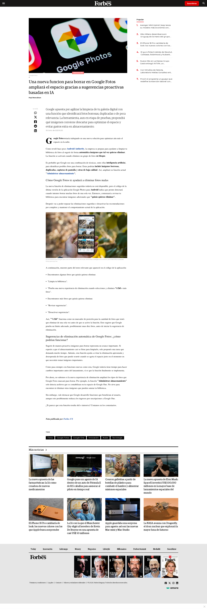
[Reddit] (35, 126)
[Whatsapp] (35, 113)
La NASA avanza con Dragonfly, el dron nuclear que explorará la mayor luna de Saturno (161, 526)
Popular (140, 19)
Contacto (58, 583)
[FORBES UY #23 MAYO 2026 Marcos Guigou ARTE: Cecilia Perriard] (100, 567)
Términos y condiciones (37, 583)
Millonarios (121, 549)
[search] (204, 3)
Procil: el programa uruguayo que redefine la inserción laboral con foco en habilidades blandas (156, 80)
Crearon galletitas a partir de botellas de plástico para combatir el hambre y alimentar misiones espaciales (122, 484)
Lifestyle (106, 549)
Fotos (50, 438)
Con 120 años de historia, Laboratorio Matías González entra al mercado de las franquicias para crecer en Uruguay (156, 71)
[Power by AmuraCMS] (172, 588)
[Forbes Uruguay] (103, 3)
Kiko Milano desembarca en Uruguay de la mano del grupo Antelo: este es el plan (155, 35)
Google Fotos (63, 438)
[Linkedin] (35, 131)
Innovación (94, 438)
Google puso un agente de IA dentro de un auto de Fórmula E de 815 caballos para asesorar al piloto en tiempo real (84, 484)
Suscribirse (192, 3)
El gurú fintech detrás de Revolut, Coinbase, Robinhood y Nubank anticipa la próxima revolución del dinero (156, 53)
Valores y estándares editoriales (75, 583)
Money (78, 549)
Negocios (92, 549)
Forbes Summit (139, 549)
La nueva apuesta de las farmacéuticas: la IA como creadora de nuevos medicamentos (42, 484)
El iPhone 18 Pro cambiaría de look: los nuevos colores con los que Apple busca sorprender (155, 44)
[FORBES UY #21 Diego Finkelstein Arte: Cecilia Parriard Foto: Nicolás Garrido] (135, 567)
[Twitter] (35, 117)
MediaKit (156, 549)
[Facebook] (35, 122)
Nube (105, 438)
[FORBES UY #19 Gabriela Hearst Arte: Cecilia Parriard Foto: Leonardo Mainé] (169, 567)
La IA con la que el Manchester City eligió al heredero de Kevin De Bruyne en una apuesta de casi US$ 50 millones (83, 528)
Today (33, 549)
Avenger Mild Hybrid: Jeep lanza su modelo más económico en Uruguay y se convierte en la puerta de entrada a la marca (155, 26)
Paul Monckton (35, 98)
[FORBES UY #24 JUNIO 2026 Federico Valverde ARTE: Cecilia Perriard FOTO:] (82, 567)
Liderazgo (63, 549)
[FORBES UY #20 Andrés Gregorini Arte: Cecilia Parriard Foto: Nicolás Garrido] (152, 567)
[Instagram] (173, 583)
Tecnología (117, 438)
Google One (78, 438)
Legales (50, 583)
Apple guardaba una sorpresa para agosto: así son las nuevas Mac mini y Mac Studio (121, 526)
